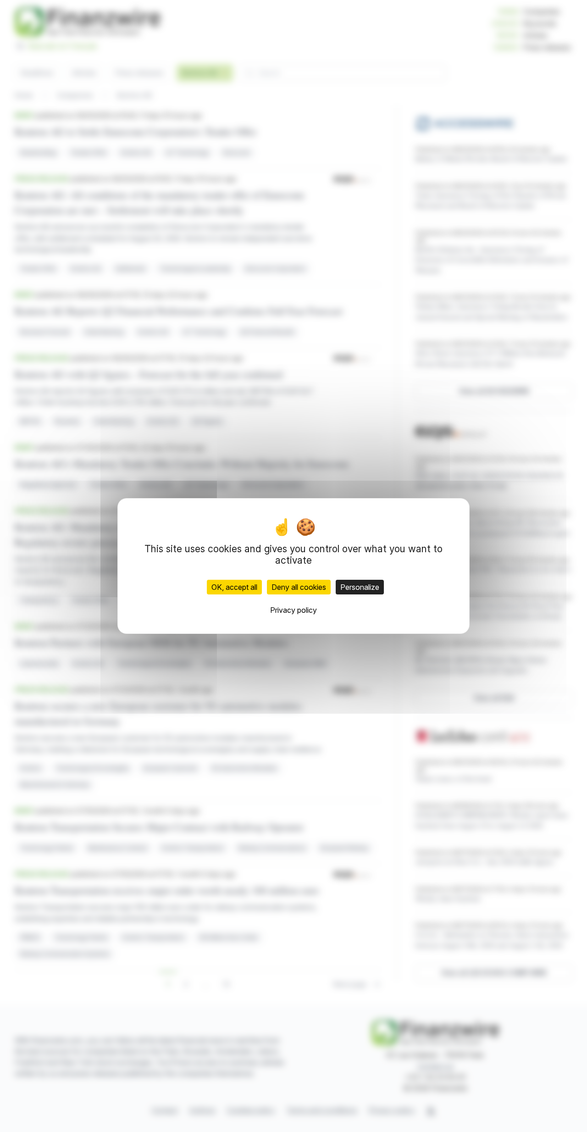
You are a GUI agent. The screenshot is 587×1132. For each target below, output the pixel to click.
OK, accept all (234, 587)
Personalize (359, 587)
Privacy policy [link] (293, 610)
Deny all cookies (298, 587)
